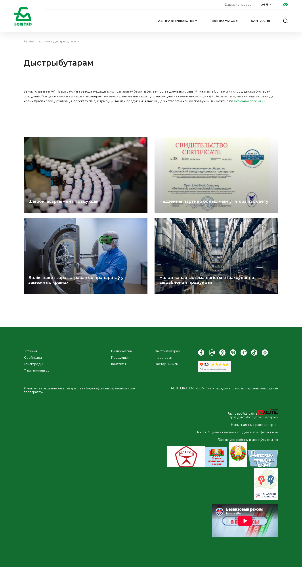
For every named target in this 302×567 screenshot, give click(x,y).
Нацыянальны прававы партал (254, 425)
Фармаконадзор (238, 5)
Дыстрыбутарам (66, 41)
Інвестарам (163, 358)
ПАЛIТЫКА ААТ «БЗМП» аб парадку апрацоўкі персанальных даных (223, 388)
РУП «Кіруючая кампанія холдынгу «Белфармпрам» (237, 432)
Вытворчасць (225, 21)
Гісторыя (30, 351)
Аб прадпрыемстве (176, 21)
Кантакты (260, 21)
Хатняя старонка (37, 41)
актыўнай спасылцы (249, 101)
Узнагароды (33, 364)
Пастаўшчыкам (166, 364)
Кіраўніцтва (33, 358)
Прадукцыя (120, 358)
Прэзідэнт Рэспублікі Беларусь (253, 417)
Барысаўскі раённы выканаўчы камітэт (248, 440)
